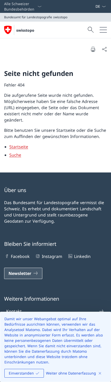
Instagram (52, 256)
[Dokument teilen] (104, 49)
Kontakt (14, 311)
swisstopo (25, 30)
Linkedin (82, 256)
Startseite (18, 147)
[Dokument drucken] (93, 49)
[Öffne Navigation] (103, 30)
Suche (15, 155)
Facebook (20, 256)
